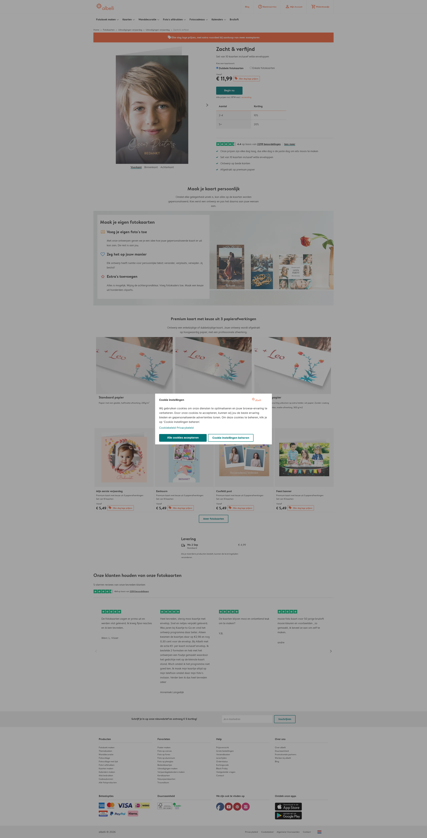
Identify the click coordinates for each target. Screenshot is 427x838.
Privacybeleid (185, 427)
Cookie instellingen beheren (230, 437)
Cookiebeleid (167, 427)
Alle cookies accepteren (183, 437)
